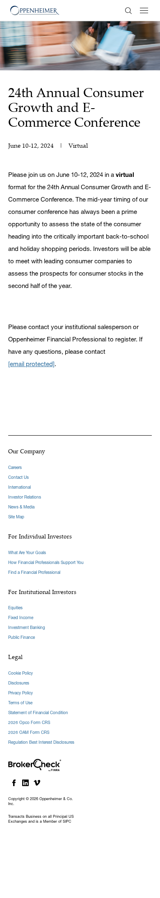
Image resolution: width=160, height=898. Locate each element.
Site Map (16, 517)
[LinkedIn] (25, 782)
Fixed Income (20, 617)
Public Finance (21, 637)
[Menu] (144, 10)
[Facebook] (14, 782)
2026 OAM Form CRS (28, 732)
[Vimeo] (37, 782)
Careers (15, 467)
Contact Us (18, 477)
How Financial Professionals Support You (46, 562)
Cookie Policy (20, 673)
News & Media (21, 507)
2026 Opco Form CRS (29, 722)
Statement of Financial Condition (38, 712)
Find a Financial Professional (34, 572)
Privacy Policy (20, 693)
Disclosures (18, 683)
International (19, 487)
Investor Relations (24, 497)
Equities (15, 607)
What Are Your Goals (27, 552)
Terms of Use (20, 702)
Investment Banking (26, 627)
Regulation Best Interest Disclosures (41, 742)
